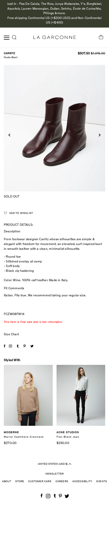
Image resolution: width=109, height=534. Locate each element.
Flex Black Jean (68, 437)
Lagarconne (54, 37)
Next (99, 135)
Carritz (9, 53)
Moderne (11, 432)
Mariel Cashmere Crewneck (24, 437)
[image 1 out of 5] (54, 128)
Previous (9, 135)
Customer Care (39, 481)
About (6, 481)
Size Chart (11, 334)
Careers (62, 481)
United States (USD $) (53, 463)
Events (101, 481)
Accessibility (82, 481)
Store (19, 481)
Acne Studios (68, 432)
